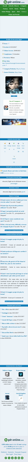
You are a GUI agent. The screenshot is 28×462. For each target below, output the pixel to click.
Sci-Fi (11, 8)
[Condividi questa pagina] (22, 459)
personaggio (14, 183)
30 (18, 151)
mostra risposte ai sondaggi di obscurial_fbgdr (14, 230)
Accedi (4, 6)
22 (14, 162)
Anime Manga (6, 11)
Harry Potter (18, 72)
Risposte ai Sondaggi (14, 196)
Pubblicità (4, 452)
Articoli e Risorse (13, 6)
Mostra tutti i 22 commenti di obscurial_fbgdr (14, 301)
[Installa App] (16, 459)
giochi (23, 192)
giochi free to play (17, 446)
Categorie (23, 6)
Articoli (8, 366)
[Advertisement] (14, 27)
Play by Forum (20, 69)
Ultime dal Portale (14, 14)
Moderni (22, 8)
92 (23, 151)
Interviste (12, 366)
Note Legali (9, 454)
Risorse (20, 366)
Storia (16, 8)
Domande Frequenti (20, 452)
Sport (13, 11)
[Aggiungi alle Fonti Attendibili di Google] (19, 459)
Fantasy (5, 8)
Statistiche (11, 452)
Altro (18, 11)
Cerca (24, 11)
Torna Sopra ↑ (18, 454)
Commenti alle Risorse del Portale (14, 234)
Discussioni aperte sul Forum (14, 305)
